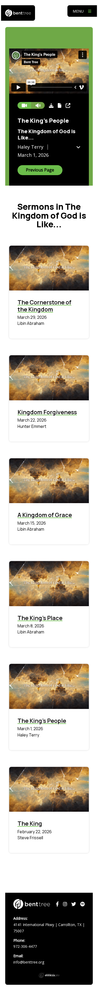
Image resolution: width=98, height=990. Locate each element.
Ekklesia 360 (49, 975)
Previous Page (40, 170)
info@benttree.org (28, 962)
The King (30, 823)
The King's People (42, 721)
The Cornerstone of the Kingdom (44, 305)
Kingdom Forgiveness (47, 412)
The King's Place (40, 618)
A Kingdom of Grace (45, 515)
